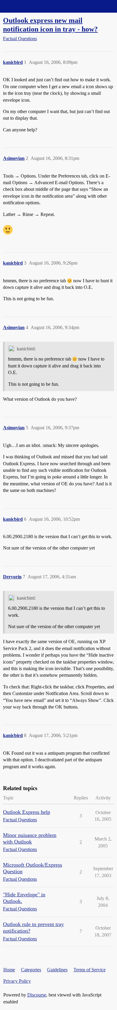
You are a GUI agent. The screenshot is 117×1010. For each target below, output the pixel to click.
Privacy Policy (17, 981)
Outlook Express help (26, 812)
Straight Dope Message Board (31, 6)
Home (9, 969)
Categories (31, 969)
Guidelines (57, 969)
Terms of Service (90, 969)
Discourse (36, 994)
